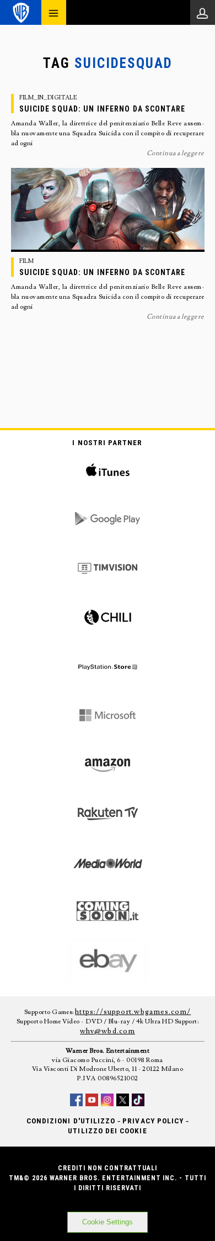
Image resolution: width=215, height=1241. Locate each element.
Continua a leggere (176, 153)
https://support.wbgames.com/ (133, 1012)
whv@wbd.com (107, 1031)
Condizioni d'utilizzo (70, 1121)
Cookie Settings (107, 1222)
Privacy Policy (153, 1121)
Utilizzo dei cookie (107, 1131)
